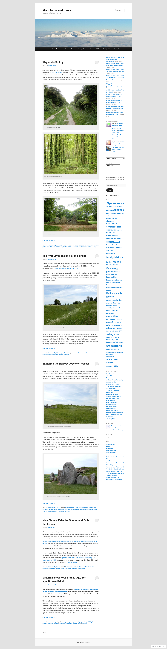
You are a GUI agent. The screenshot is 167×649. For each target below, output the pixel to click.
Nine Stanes (68, 568)
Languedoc (109, 285)
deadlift (110, 241)
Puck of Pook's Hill (52, 247)
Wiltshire (61, 354)
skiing (109, 334)
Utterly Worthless (111, 402)
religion (109, 325)
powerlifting (112, 315)
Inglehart (108, 282)
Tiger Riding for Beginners (114, 386)
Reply (94, 247)
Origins (98, 49)
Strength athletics (112, 337)
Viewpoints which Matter (113, 396)
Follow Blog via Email (113, 175)
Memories (117, 49)
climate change (111, 218)
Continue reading (49, 240)
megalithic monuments (89, 353)
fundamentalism (112, 265)
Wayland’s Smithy (53, 62)
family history (70, 622)
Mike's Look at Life (112, 410)
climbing (110, 221)
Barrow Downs (77, 245)
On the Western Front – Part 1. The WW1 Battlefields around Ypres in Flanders (115, 78)
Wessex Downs (92, 509)
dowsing (80, 353)
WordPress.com (111, 452)
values (113, 349)
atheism (109, 210)
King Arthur (92, 622)
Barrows (83, 245)
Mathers (108, 290)
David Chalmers (113, 238)
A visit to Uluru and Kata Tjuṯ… (118, 149)
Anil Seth (109, 207)
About (51, 49)
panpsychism (110, 313)
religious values (114, 327)
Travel (73, 49)
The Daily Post (110, 419)
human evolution (112, 280)
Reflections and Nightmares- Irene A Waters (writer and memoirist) (114, 415)
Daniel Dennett (112, 235)
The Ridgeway (84, 509)
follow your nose (111, 404)
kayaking (117, 282)
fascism (109, 262)
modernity (109, 303)
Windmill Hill (61, 511)
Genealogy (78, 622)
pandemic (116, 310)
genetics (83, 622)
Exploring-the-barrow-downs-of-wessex (65, 268)
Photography (81, 49)
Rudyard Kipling (67, 247)
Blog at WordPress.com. (83, 642)
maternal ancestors (89, 567)
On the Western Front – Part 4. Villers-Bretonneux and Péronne (115, 59)
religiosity (117, 324)
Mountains (58, 49)
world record (110, 356)
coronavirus (111, 230)
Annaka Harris (117, 207)
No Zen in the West (112, 394)
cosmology (120, 230)
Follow (110, 190)
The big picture (107, 49)
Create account (110, 444)
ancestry (63, 622)
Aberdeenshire (69, 567)
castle (108, 216)
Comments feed (111, 450)
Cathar (111, 216)
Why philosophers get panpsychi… (118, 143)
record (119, 322)
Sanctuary (67, 509)
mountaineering (111, 305)
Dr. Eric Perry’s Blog (112, 384)
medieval (56, 623)
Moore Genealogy (111, 406)
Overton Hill (61, 509)
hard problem (112, 277)
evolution (110, 253)
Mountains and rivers (57, 10)
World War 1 (109, 366)
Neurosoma (109, 378)
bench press (111, 213)
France (116, 261)
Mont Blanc (117, 303)
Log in (108, 446)
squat (116, 334)
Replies (66, 354)
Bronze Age (87, 508)
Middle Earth (90, 245)
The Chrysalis (110, 374)
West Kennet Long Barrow (50, 511)
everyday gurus (110, 408)
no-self (118, 308)
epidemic (117, 242)
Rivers (66, 49)
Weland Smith (87, 247)
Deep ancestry (52, 245)
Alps (109, 203)
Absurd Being (110, 376)
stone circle (55, 354)
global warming (111, 274)
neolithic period (47, 354)
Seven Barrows (75, 509)
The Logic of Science (112, 390)
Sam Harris (109, 331)
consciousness (113, 226)
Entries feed (109, 448)
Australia (118, 210)
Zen (116, 365)
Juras (113, 282)
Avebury (75, 353)
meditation (117, 299)
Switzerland (114, 346)
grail (87, 622)
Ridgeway (60, 247)
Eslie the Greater (78, 567)
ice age (121, 280)
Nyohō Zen (109, 392)
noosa (108, 310)
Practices (90, 49)
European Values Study (113, 245)
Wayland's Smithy (78, 247)
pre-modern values (114, 319)
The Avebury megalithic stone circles (64, 255)
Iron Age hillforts (57, 72)
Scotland (74, 568)
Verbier (118, 350)
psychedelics (111, 322)
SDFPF (120, 331)
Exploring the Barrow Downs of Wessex (66, 363)
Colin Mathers (111, 223)
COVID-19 (110, 232)
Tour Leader (115, 147)
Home (44, 49)
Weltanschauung (111, 388)
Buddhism (120, 213)
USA (108, 349)
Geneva (117, 272)
